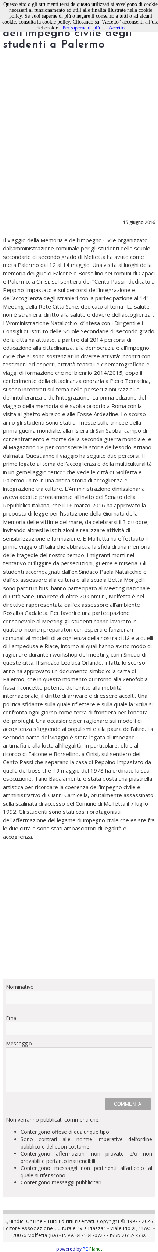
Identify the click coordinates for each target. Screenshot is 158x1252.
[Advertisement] (79, 909)
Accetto (117, 28)
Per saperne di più (81, 28)
